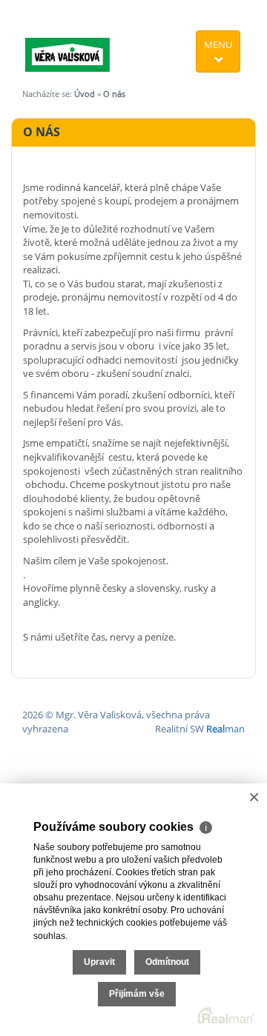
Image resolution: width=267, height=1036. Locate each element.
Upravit (99, 962)
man (225, 728)
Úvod (84, 93)
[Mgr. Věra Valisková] (67, 38)
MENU (218, 44)
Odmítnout (167, 962)
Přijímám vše (137, 994)
